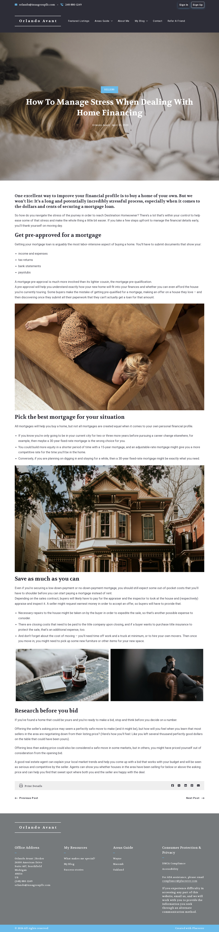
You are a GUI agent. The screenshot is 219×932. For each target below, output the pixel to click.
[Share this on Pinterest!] (192, 785)
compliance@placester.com (179, 880)
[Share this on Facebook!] (172, 785)
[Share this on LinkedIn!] (185, 785)
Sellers (109, 89)
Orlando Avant (38, 21)
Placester (198, 928)
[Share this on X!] (179, 785)
